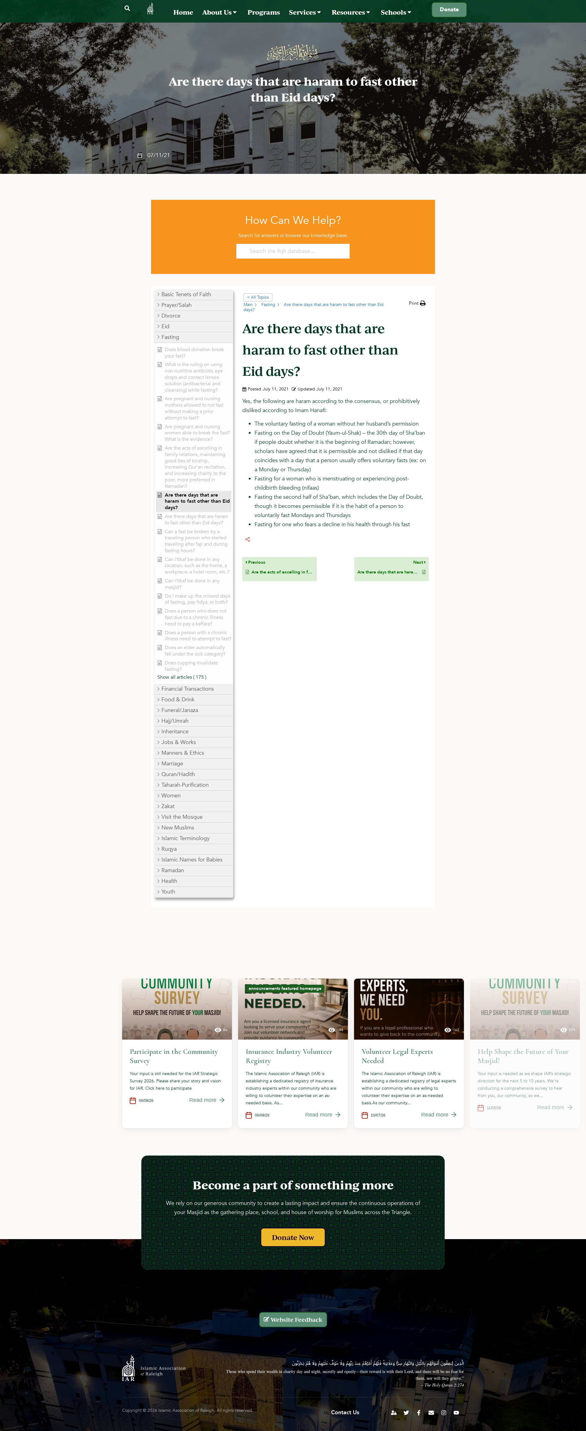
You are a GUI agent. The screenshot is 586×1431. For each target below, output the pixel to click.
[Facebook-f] (418, 1412)
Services (303, 12)
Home (183, 12)
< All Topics (258, 297)
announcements (264, 988)
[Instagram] (443, 1412)
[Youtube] (456, 1412)
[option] (177, 1053)
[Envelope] (431, 1412)
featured (289, 988)
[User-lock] (393, 1412)
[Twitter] (406, 1412)
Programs (264, 12)
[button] (127, 8)
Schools (394, 12)
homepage (310, 988)
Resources (349, 12)
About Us (217, 12)
